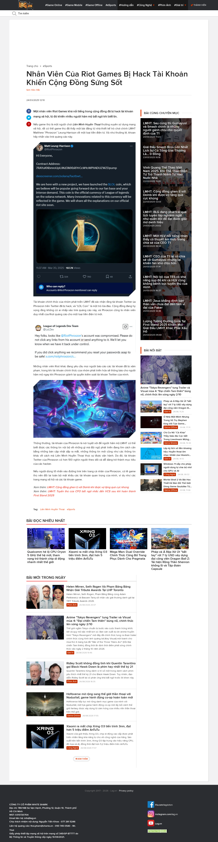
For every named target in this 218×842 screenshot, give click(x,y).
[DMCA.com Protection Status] (158, 831)
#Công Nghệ (144, 5)
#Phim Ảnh (164, 5)
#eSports (111, 5)
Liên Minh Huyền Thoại (52, 509)
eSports (71, 509)
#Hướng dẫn (126, 5)
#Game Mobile (73, 5)
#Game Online (53, 5)
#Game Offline (93, 5)
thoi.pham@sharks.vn (41, 825)
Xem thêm (82, 759)
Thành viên (199, 5)
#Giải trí (179, 5)
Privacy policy (126, 790)
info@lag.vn (30, 818)
